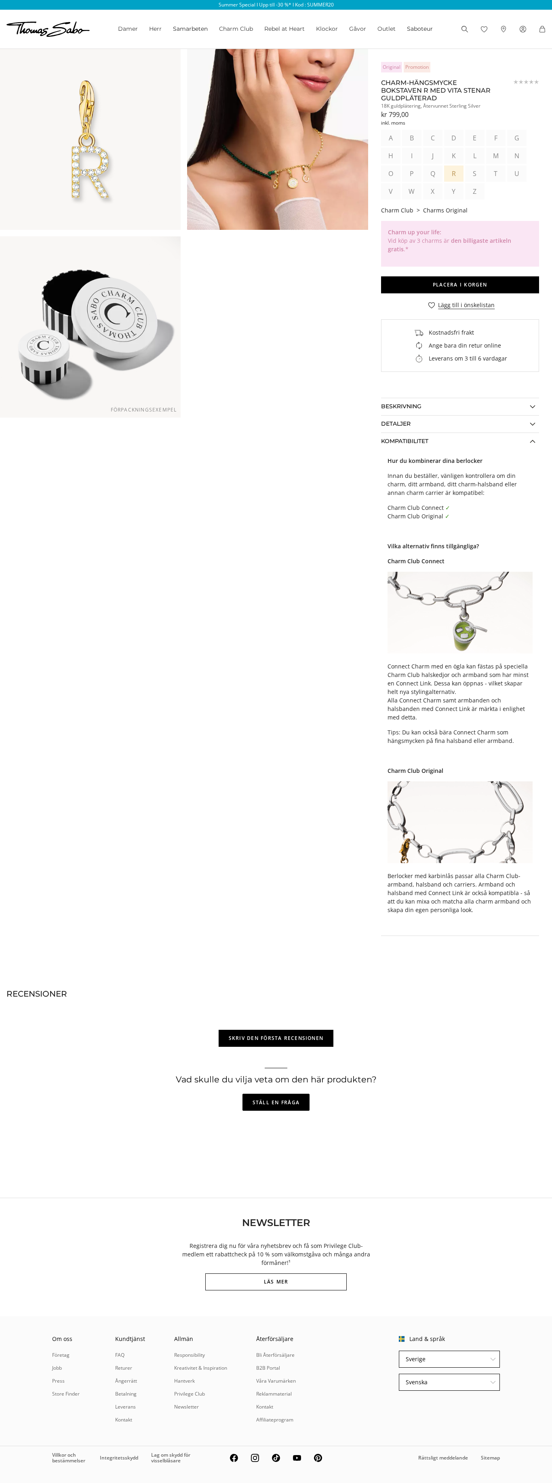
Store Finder (66, 1393)
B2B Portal (268, 1367)
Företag (61, 1354)
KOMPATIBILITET (404, 441)
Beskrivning (401, 406)
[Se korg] (542, 29)
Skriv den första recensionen (276, 1038)
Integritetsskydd (119, 1457)
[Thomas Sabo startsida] (48, 29)
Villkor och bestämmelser (68, 1457)
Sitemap (490, 1457)
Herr (155, 28)
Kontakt (123, 1419)
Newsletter (186, 1406)
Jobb (57, 1367)
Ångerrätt (126, 1380)
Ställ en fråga (276, 1102)
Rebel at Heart (284, 28)
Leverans (125, 1406)
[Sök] (464, 29)
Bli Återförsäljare (275, 1354)
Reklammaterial (274, 1393)
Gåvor (357, 28)
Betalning (126, 1393)
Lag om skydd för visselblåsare (170, 1457)
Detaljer (396, 423)
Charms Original (445, 210)
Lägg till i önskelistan (466, 305)
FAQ (119, 1354)
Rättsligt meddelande (443, 1457)
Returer (123, 1367)
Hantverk (184, 1380)
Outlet (386, 28)
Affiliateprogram (274, 1419)
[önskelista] (484, 29)
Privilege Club (189, 1393)
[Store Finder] (503, 29)
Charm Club (236, 28)
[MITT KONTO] (523, 29)
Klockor (327, 28)
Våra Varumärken (276, 1380)
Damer (128, 28)
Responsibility (189, 1354)
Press (58, 1380)
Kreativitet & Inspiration (200, 1367)
